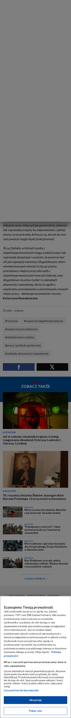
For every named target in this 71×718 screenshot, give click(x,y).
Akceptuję (35, 700)
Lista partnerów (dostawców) (21, 690)
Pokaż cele (35, 710)
